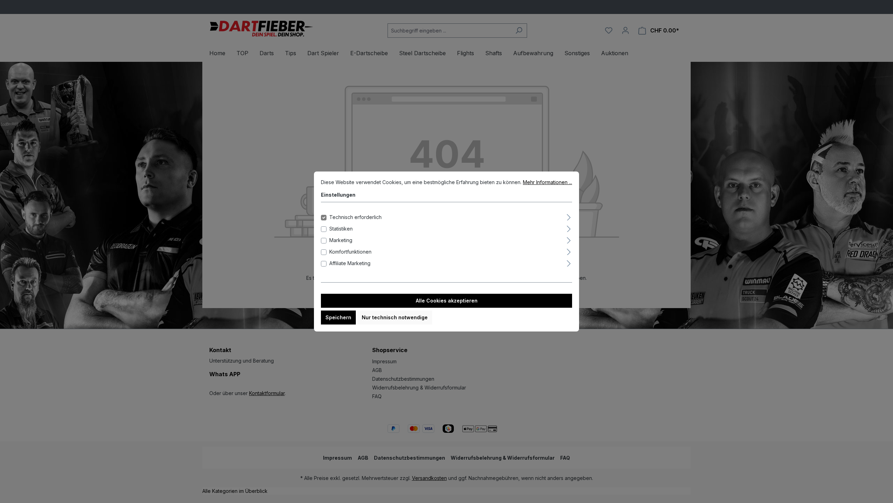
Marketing (340, 240)
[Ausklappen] (568, 216)
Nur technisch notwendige (395, 317)
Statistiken (341, 229)
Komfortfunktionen (350, 252)
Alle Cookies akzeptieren (447, 301)
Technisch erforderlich (355, 217)
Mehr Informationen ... (547, 182)
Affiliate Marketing (349, 263)
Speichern (338, 317)
